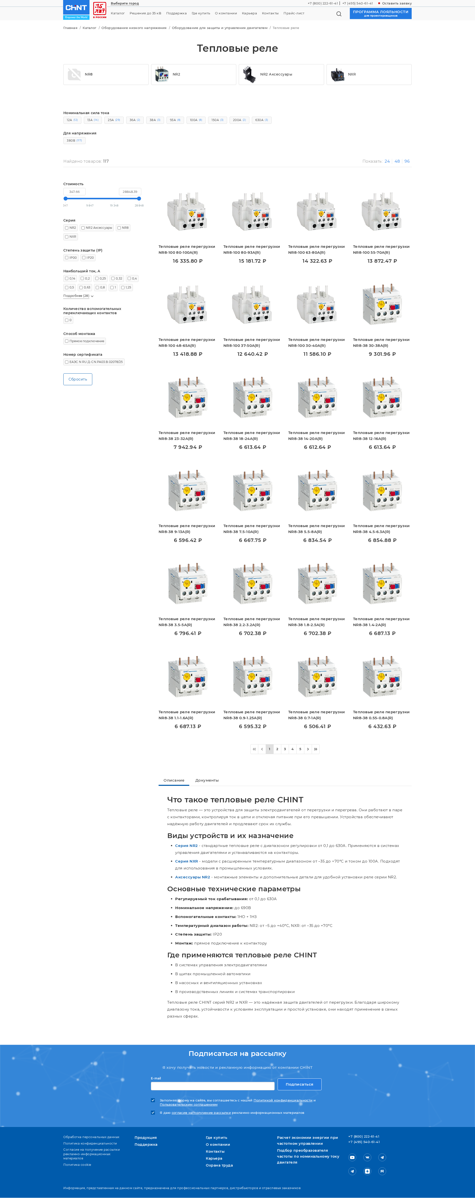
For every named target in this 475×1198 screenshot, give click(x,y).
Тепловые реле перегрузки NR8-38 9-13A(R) (187, 528)
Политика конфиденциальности (90, 1143)
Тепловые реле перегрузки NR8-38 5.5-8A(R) (316, 528)
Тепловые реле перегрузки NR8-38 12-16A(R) (381, 435)
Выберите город (125, 3)
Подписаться (299, 1084)
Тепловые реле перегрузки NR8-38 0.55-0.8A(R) (381, 715)
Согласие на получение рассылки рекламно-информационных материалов (91, 1154)
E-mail (156, 1078)
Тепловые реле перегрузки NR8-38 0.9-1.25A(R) (251, 715)
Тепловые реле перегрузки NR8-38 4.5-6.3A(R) (381, 528)
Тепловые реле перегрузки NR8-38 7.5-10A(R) (251, 528)
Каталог (118, 13)
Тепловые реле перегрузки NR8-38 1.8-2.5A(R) (316, 621)
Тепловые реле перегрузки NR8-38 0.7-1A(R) (316, 715)
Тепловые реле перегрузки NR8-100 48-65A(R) (187, 342)
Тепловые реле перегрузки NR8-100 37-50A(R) (251, 342)
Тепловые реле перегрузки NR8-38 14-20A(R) (316, 435)
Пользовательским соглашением (188, 1104)
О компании (226, 13)
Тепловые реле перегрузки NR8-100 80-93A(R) (251, 249)
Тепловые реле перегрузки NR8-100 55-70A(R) (381, 249)
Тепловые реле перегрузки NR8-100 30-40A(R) (316, 342)
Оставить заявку (397, 3)
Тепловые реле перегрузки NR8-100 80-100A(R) (187, 249)
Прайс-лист (294, 13)
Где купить (201, 13)
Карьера (249, 13)
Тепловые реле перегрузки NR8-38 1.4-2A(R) (381, 621)
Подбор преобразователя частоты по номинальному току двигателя (308, 1156)
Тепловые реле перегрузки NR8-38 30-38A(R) (381, 342)
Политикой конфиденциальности (283, 1100)
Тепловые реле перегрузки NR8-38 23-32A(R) (187, 435)
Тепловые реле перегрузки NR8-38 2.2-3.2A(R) (251, 621)
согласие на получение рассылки (201, 1113)
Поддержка (176, 13)
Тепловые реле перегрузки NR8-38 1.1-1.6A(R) (187, 715)
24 (387, 161)
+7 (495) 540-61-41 (357, 3)
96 (407, 161)
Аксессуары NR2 (192, 877)
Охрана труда (219, 1165)
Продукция (146, 1137)
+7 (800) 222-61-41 (323, 3)
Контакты (270, 13)
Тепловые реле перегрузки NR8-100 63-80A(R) (316, 249)
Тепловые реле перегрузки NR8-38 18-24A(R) (251, 435)
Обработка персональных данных (91, 1137)
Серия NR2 (186, 845)
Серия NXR (186, 861)
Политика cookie (77, 1165)
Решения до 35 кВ (145, 13)
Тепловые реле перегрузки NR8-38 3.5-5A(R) (187, 621)
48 (397, 161)
